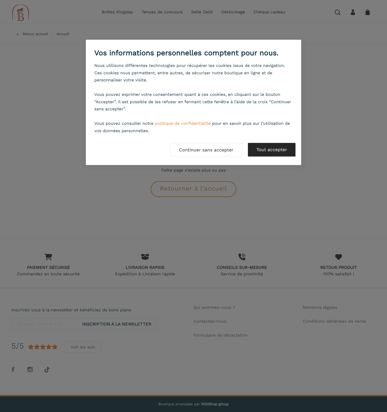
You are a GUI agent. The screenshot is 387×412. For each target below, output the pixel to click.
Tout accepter (271, 149)
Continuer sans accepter (206, 150)
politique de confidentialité (183, 123)
